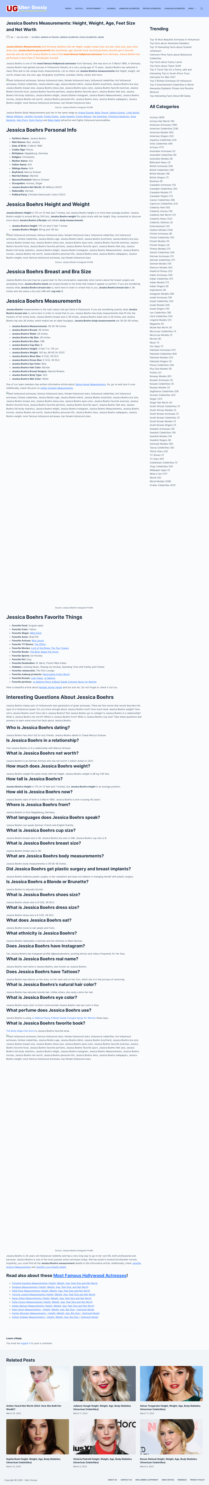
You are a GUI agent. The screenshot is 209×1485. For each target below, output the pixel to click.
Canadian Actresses (160, 184)
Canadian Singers (159, 196)
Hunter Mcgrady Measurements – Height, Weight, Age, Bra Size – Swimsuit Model (55, 1313)
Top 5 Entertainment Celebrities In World (172, 84)
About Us (112, 1480)
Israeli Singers (157, 308)
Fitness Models (158, 248)
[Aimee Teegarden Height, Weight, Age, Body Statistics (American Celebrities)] (171, 1383)
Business (111, 8)
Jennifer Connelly (33, 116)
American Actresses (160, 124)
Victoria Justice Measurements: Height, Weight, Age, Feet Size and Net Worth (53, 1294)
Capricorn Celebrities (161, 203)
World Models (157, 481)
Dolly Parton (36, 120)
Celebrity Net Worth (160, 214)
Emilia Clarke (51, 116)
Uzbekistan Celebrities (162, 462)
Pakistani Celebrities (161, 353)
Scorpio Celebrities (160, 395)
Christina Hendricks (118, 116)
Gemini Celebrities (159, 252)
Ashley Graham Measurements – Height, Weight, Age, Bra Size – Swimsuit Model (55, 1317)
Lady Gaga (37, 678)
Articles (154, 147)
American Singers (159, 136)
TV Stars (154, 458)
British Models (157, 173)
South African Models (161, 410)
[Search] (202, 9)
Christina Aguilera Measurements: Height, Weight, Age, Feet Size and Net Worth (55, 1283)
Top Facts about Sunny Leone (166, 62)
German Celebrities (69, 37)
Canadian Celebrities (174, 8)
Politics (79, 8)
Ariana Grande (86, 112)
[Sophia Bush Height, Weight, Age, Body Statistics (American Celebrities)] (37, 1436)
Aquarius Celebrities (160, 139)
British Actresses (159, 166)
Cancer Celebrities (160, 199)
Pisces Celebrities (88, 37)
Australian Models (159, 158)
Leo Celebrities (158, 312)
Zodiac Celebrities (159, 485)
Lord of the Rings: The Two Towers (50, 648)
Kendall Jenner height (50, 687)
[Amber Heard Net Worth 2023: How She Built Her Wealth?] (37, 1383)
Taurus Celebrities (159, 447)
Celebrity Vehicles (159, 222)
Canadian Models (159, 192)
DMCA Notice (168, 1480)
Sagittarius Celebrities (161, 391)
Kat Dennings (100, 116)
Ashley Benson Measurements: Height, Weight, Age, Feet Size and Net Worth (53, 1305)
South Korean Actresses (162, 413)
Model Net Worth (159, 327)
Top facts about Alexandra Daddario (169, 43)
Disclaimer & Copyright (146, 1480)
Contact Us (126, 1480)
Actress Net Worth (160, 121)
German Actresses (50, 37)
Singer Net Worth (159, 402)
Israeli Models (157, 305)
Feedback (182, 1480)
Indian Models (157, 282)
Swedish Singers (158, 440)
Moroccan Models (159, 335)
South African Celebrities (163, 406)
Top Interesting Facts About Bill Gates (170, 95)
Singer (101, 37)
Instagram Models (159, 293)
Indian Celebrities (159, 278)
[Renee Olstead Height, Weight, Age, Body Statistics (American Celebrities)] (171, 1436)
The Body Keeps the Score (44, 651)
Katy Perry (22, 120)
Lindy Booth (132, 112)
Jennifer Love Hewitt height (51, 1267)
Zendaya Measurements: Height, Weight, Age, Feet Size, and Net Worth (50, 1287)
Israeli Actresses (158, 297)
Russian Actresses (159, 380)
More (190, 8)
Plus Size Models (159, 368)
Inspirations (156, 289)
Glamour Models (158, 267)
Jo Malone (49, 678)
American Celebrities (129, 8)
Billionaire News (158, 162)
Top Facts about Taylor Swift (165, 65)
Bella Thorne (101, 112)
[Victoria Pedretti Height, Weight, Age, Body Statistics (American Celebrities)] (104, 1436)
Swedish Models (158, 436)
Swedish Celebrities (160, 432)
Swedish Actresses (160, 428)
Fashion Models (158, 229)
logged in (25, 1343)
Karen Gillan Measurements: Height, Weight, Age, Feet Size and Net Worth (51, 1298)
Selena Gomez (117, 112)
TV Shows (155, 455)
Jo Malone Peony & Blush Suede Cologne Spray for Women (65, 681)
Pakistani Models (159, 357)
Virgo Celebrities (159, 466)
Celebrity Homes (159, 211)
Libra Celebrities (158, 316)
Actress (36, 37)
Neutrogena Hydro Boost (56, 674)
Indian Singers (157, 286)
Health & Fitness (158, 271)
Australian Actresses (161, 151)
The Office (40, 644)
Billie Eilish (36, 633)
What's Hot (156, 473)
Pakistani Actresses (160, 350)
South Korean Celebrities (163, 417)
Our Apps (155, 346)
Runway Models (158, 376)
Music (153, 342)
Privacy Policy (197, 1480)
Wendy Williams (14, 116)
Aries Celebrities (158, 143)
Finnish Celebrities (159, 237)
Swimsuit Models (159, 443)
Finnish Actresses (159, 233)
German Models (158, 263)
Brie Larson (38, 640)
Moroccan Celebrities (161, 331)
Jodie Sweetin (67, 116)
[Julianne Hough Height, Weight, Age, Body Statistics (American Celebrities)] (104, 1383)
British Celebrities (152, 8)
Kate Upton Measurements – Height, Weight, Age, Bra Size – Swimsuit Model (53, 1309)
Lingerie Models (158, 319)
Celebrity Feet (157, 207)
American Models (159, 132)
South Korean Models (161, 421)
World (68, 8)
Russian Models (158, 387)
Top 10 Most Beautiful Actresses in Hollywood (174, 39)
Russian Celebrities (160, 383)
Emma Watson (83, 116)
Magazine (155, 323)
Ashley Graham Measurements (56, 388)
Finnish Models (158, 241)
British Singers (157, 177)
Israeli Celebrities (159, 301)
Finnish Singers (158, 245)
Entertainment (93, 8)
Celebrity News (158, 218)
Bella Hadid (54, 120)
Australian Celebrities (161, 154)
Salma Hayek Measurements (90, 384)
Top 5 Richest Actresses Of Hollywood (170, 80)
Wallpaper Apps (158, 470)
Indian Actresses (158, 275)
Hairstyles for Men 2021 (162, 77)
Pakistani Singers (159, 361)
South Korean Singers (161, 425)
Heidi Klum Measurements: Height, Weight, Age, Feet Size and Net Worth (51, 1290)
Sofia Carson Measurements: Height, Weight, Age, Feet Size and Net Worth (52, 1302)
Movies (153, 338)
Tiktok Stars (156, 451)
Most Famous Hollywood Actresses (90, 1275)
